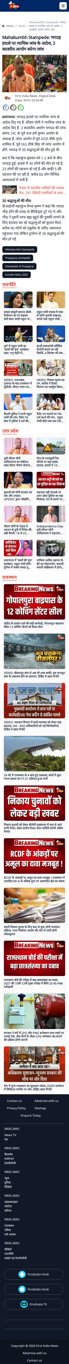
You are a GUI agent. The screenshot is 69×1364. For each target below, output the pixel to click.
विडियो (8, 1187)
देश (6, 1139)
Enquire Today (31, 1115)
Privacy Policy (16, 1108)
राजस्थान (9, 1226)
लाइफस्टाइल (11, 1202)
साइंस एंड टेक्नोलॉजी (15, 1258)
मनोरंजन (9, 1159)
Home (9, 26)
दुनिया (7, 1182)
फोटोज (8, 1206)
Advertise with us (47, 1101)
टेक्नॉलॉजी (10, 1163)
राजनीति (8, 1254)
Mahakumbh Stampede (19, 249)
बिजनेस (8, 1154)
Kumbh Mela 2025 (16, 274)
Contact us (14, 1101)
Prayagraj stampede (17, 258)
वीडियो (8, 1249)
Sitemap (40, 1108)
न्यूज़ (6, 1178)
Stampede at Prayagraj (19, 266)
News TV (10, 1135)
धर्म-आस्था (10, 1234)
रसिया (7, 1230)
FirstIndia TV (38, 1304)
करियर (8, 1211)
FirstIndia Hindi (38, 1274)
